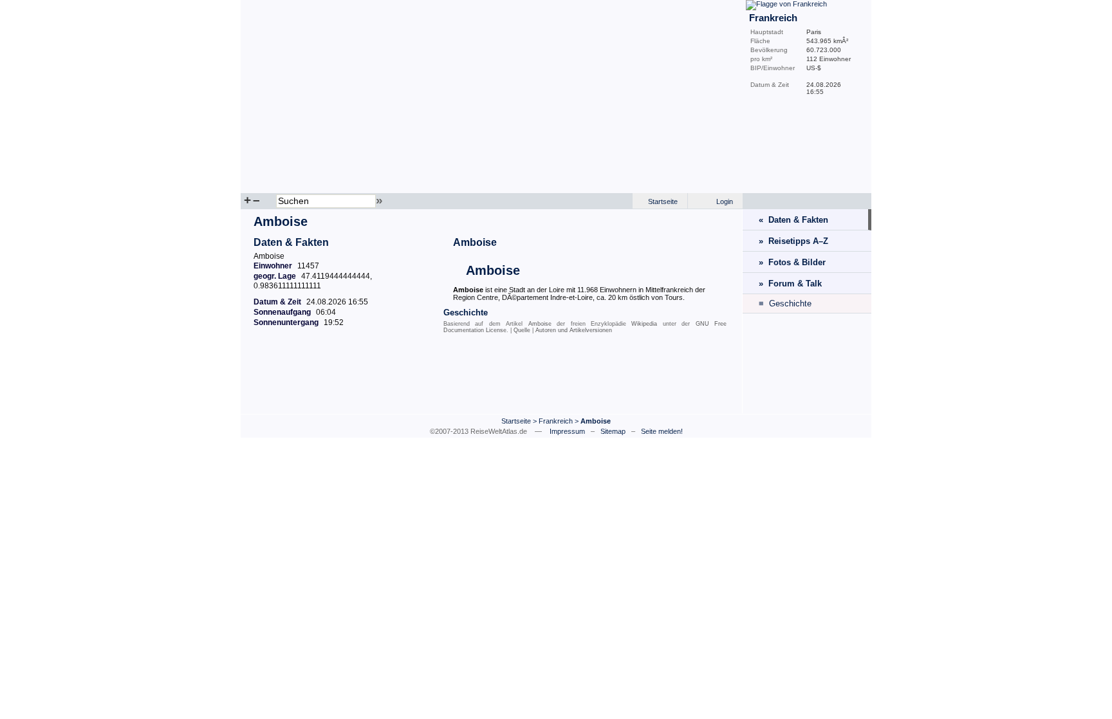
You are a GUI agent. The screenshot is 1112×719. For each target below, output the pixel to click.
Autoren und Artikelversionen (573, 330)
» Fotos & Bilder (792, 262)
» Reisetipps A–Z (793, 241)
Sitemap (613, 431)
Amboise (475, 242)
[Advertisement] (491, 378)
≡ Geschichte (785, 303)
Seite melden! (662, 431)
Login (724, 201)
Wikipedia (644, 324)
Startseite (663, 201)
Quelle (522, 330)
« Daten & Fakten (793, 220)
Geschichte (465, 312)
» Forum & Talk (790, 283)
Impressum (567, 431)
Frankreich (556, 421)
